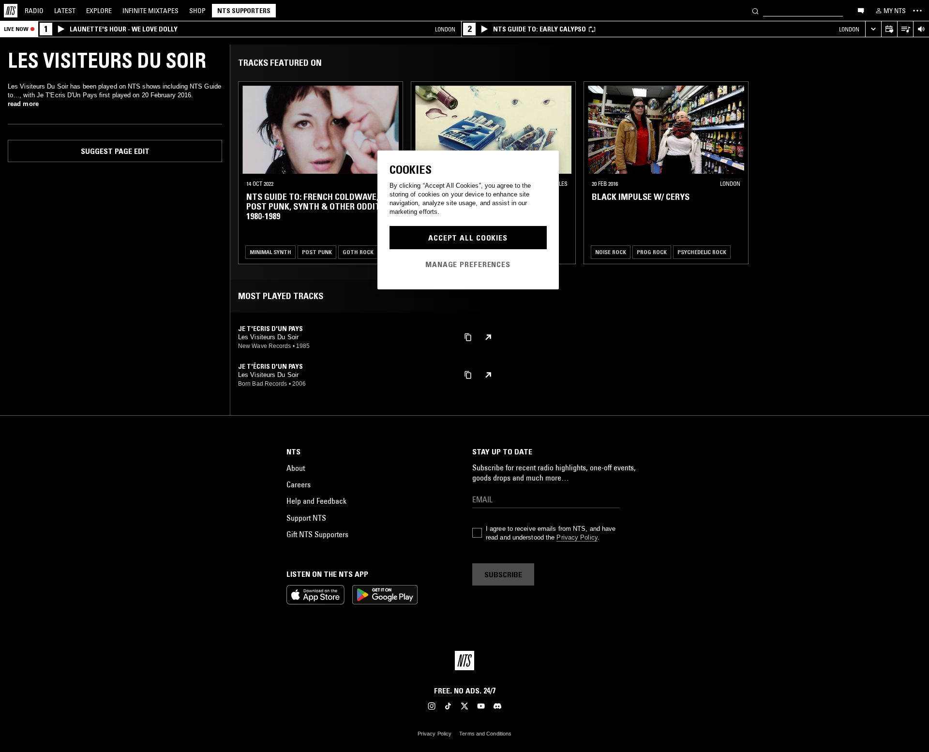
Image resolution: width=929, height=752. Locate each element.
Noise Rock (610, 252)
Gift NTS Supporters (317, 534)
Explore (99, 10)
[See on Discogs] (488, 337)
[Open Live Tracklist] (905, 29)
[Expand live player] (873, 29)
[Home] (10, 10)
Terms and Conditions (485, 734)
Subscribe (503, 574)
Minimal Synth (270, 252)
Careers (298, 484)
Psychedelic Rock (701, 252)
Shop (197, 10)
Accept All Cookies (468, 237)
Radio (34, 10)
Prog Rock (652, 252)
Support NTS (306, 518)
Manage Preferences (467, 264)
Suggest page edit (115, 151)
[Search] (755, 10)
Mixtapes (150, 10)
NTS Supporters (243, 10)
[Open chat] (861, 10)
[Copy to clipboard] (468, 337)
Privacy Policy (576, 537)
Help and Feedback (316, 501)
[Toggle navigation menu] (917, 10)
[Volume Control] (921, 29)
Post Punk (317, 252)
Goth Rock (358, 252)
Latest (64, 10)
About (295, 468)
